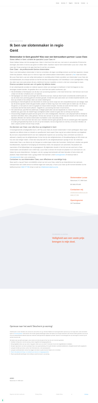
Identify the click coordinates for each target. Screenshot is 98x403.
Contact (83, 3)
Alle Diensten (46, 220)
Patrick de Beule (29, 243)
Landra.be (21, 394)
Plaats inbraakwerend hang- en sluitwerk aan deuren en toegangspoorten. (30, 352)
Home (57, 3)
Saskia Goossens (27, 274)
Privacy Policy (38, 394)
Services (63, 3)
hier (74, 74)
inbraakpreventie (15, 157)
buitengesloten (60, 155)
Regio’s (71, 3)
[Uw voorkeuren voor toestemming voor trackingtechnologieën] (2, 400)
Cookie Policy (59, 394)
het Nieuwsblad (18, 333)
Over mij (77, 3)
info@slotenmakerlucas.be (49, 167)
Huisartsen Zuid (68, 264)
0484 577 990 (57, 24)
